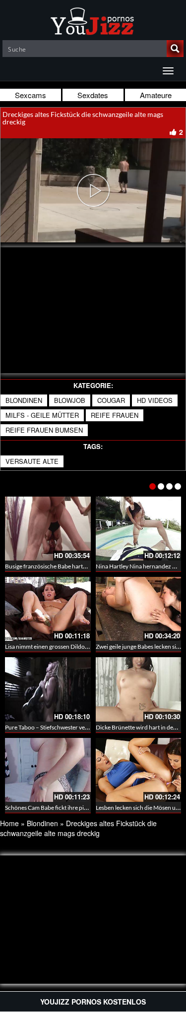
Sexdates (92, 95)
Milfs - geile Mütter (42, 415)
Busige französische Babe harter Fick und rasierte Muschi (79, 566)
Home (9, 823)
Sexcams (30, 95)
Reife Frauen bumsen (44, 430)
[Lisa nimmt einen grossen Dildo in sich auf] (48, 609)
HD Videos (155, 400)
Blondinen (23, 400)
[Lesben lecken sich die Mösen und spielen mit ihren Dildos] (139, 770)
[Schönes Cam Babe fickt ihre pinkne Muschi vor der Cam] (48, 770)
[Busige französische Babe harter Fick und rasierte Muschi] (48, 529)
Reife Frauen (114, 415)
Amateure (156, 95)
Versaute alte (32, 461)
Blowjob (69, 400)
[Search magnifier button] (175, 48)
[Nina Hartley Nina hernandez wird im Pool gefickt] (139, 529)
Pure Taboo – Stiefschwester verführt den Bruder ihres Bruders (86, 727)
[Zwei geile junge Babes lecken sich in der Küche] (139, 609)
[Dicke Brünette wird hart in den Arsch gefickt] (139, 689)
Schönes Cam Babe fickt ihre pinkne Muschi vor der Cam (77, 807)
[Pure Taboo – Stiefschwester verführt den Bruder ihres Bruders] (48, 689)
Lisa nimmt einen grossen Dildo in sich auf (58, 646)
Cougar (111, 400)
